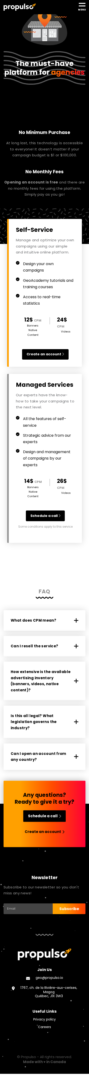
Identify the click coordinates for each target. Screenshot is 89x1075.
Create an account (44, 354)
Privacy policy (44, 1019)
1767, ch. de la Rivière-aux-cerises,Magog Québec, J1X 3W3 (48, 992)
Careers (44, 1027)
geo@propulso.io (49, 978)
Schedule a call (44, 515)
